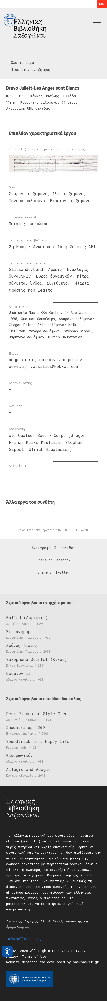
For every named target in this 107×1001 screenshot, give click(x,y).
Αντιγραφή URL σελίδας (28, 108)
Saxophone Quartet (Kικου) (36, 659)
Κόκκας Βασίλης (44, 96)
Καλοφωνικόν (19, 755)
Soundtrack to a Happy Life (37, 741)
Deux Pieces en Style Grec (36, 713)
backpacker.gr (86, 962)
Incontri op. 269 (25, 727)
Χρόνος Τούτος (21, 645)
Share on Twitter (54, 572)
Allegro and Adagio (28, 769)
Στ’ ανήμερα (19, 631)
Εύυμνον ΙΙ (18, 673)
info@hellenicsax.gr (24, 938)
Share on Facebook (54, 560)
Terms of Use (34, 956)
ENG (102, 4)
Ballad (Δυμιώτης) (27, 617)
